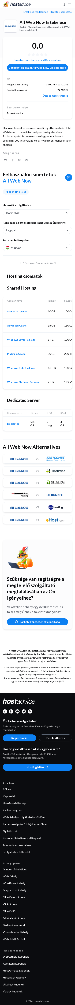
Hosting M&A (35, 767)
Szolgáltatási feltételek (17, 852)
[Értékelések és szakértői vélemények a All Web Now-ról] (5, 160)
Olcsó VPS (9, 911)
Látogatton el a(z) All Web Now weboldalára (37, 67)
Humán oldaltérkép (14, 803)
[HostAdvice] (17, 4)
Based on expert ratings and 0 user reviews (37, 59)
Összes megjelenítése (55, 95)
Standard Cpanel (17, 311)
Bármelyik (13, 212)
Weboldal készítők (14, 939)
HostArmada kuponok (16, 970)
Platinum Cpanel (16, 353)
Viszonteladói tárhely (15, 932)
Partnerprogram (12, 810)
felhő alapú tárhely (14, 918)
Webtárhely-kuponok (16, 956)
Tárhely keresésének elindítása (40, 621)
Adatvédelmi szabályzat (17, 845)
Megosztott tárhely (14, 890)
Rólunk (7, 789)
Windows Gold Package (21, 368)
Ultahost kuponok (13, 984)
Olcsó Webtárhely (14, 897)
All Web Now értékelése (43, 22)
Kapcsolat (9, 796)
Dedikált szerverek (14, 925)
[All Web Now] (10, 26)
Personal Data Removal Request (22, 838)
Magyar (16, 247)
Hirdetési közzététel (61, 11)
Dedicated (13, 423)
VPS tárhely (10, 904)
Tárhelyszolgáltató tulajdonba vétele (25, 824)
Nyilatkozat (10, 831)
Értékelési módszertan (36, 11)
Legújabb (12, 230)
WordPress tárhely (14, 883)
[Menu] (69, 4)
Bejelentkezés (55, 737)
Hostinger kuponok (14, 977)
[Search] (63, 4)
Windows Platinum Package (23, 382)
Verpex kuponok (12, 991)
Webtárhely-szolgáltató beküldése (24, 817)
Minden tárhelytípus (15, 869)
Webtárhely (10, 876)
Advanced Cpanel (17, 325)
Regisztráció (19, 737)
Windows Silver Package (21, 339)
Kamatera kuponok (14, 963)
